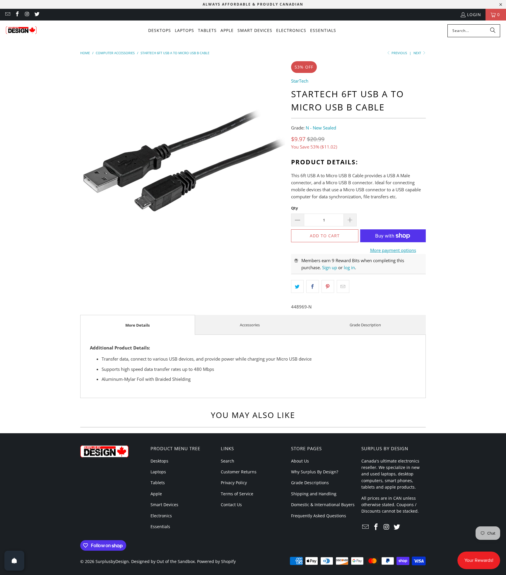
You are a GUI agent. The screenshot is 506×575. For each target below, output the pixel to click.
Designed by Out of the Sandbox (163, 561)
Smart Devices (164, 504)
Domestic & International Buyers (323, 504)
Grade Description (365, 324)
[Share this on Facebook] (312, 286)
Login (474, 14)
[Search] (493, 30)
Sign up (329, 267)
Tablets (158, 482)
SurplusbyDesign (112, 561)
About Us (300, 461)
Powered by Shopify (216, 561)
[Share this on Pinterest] (328, 286)
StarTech (299, 81)
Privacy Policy (234, 482)
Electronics (161, 515)
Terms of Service (237, 493)
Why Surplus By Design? (314, 472)
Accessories (250, 324)
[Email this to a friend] (343, 286)
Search (227, 461)
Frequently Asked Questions (318, 515)
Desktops (159, 461)
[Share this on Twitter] (297, 286)
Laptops (158, 472)
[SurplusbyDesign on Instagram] (27, 14)
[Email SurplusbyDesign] (7, 14)
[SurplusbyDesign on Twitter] (37, 14)
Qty (294, 208)
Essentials (160, 526)
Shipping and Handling (313, 493)
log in (349, 267)
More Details (137, 325)
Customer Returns (239, 472)
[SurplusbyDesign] (21, 30)
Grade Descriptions (310, 482)
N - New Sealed (321, 128)
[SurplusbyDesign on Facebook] (17, 14)
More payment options (393, 250)
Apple (156, 493)
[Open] (14, 561)
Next (417, 53)
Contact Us (231, 504)
